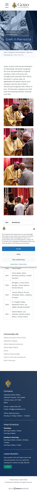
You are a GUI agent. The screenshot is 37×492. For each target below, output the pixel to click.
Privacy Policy (23, 264)
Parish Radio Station (11, 347)
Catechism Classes (10, 341)
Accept (18, 249)
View (8, 466)
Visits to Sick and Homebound (14, 357)
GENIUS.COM (22, 488)
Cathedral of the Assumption (16, 52)
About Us (29, 52)
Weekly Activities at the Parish (15, 338)
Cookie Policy (14, 264)
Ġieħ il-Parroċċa (9, 360)
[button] (34, 229)
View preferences (18, 260)
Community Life (8, 55)
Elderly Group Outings (12, 354)
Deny (18, 254)
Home (5, 52)
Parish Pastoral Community (13, 344)
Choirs (6, 351)
